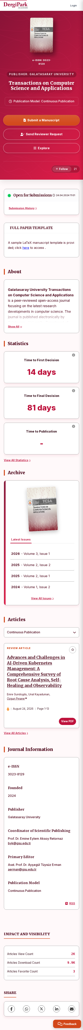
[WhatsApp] (26, 1008)
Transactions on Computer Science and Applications (41, 85)
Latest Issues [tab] (21, 539)
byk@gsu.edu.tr (19, 843)
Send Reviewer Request (44, 134)
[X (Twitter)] (41, 1008)
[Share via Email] (71, 1008)
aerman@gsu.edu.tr (22, 869)
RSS (72, 903)
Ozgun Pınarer (16, 698)
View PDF (67, 721)
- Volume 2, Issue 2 (31, 565)
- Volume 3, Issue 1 (30, 554)
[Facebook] (11, 1008)
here (25, 248)
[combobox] (41, 632)
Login (73, 5)
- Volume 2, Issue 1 (30, 576)
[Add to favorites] (72, 649)
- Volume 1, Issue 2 (30, 587)
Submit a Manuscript (43, 120)
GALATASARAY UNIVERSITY (52, 74)
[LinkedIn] (56, 1008)
